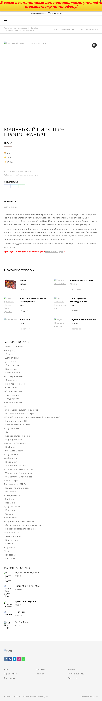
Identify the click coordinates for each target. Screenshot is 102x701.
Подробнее (76, 289)
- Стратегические (13, 391)
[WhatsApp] (21, 186)
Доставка (40, 669)
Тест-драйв (9, 678)
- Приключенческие (15, 384)
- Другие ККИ (11, 454)
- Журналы (9, 547)
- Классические (12, 372)
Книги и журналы (13, 536)
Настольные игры (30, 175)
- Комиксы (9, 543)
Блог (6, 669)
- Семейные (17, 175)
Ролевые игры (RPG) (15, 484)
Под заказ (9, 558)
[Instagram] (19, 659)
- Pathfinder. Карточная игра (19, 413)
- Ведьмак (9, 502)
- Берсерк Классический (17, 436)
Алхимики (25, 319)
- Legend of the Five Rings (17, 424)
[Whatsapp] (23, 659)
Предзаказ (10, 555)
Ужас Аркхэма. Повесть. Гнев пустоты (33, 300)
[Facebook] (7, 186)
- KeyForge (9, 447)
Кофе (23, 280)
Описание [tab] (10, 201)
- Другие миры (12, 506)
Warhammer (10, 458)
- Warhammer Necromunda (18, 473)
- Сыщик (8, 514)
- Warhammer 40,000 (15, 465)
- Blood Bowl (10, 462)
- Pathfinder (10, 491)
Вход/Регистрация (38, 13)
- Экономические (13, 402)
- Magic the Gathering (15, 443)
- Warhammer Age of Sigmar (18, 469)
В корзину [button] (25, 289)
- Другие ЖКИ (11, 428)
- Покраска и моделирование (20, 529)
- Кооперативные (13, 376)
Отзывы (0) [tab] (10, 207)
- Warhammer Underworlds (18, 476)
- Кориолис (10, 510)
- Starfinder (9, 499)
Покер (7, 551)
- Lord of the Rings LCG (15, 421)
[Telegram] (14, 659)
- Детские (9, 354)
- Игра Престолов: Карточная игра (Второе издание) (32, 417)
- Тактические (11, 395)
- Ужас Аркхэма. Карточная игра (21, 410)
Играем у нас (10, 674)
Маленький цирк (54, 251)
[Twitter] (14, 186)
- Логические (11, 380)
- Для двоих (10, 361)
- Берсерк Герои (13, 439)
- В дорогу (9, 350)
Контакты (40, 674)
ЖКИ (6, 406)
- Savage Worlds (12, 495)
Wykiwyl (94, 697)
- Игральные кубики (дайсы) (19, 521)
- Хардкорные (11, 398)
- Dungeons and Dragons (16, 488)
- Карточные (10, 369)
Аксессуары (10, 517)
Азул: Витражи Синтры (83, 319)
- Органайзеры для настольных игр (23, 525)
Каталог (71, 669)
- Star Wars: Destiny (13, 450)
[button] (94, 45)
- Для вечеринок (13, 365)
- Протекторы (11, 532)
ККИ (6, 432)
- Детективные (12, 358)
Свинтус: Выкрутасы (81, 280)
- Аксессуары (11, 480)
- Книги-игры (11, 540)
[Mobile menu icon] (5, 20)
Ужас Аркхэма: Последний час (78, 300)
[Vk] (6, 659)
